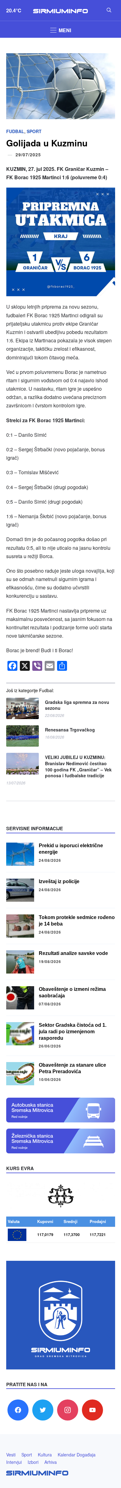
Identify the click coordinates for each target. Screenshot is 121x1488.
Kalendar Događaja (77, 1454)
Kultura (45, 1454)
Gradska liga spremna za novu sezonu (77, 705)
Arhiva (50, 1462)
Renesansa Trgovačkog (70, 730)
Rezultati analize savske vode (73, 953)
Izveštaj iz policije (59, 881)
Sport (34, 131)
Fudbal (15, 131)
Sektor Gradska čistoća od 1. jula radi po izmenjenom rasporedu (72, 1031)
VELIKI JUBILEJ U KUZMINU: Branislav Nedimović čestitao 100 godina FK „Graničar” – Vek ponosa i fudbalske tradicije (78, 766)
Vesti (11, 1454)
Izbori (33, 1462)
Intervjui (14, 1462)
